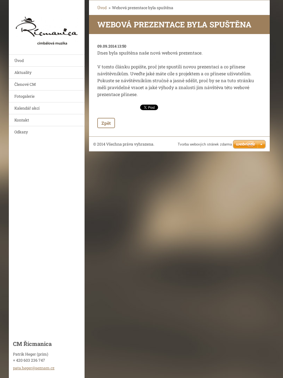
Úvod (19, 60)
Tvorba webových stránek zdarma (205, 144)
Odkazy (21, 131)
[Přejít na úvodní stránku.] (47, 24)
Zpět (106, 123)
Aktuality (23, 72)
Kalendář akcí (27, 108)
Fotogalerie (24, 96)
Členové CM (25, 84)
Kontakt (21, 120)
